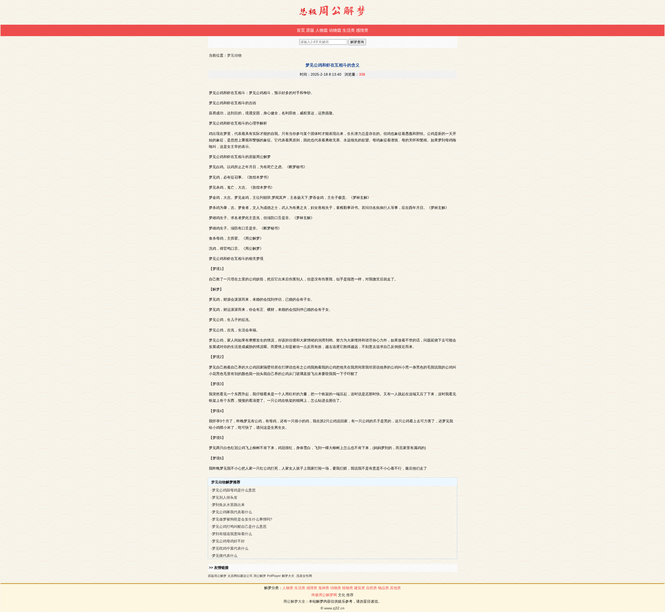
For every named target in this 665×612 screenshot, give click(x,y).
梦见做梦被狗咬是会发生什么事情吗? (242, 519)
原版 (310, 30)
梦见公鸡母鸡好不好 (228, 541)
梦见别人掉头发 (224, 497)
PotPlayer (274, 576)
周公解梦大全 (294, 601)
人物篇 (321, 30)
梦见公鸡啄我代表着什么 (232, 512)
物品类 (383, 588)
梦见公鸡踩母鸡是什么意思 (234, 490)
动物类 (335, 588)
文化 (341, 595)
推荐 (350, 595)
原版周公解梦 (217, 576)
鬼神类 (323, 588)
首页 (301, 30)
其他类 (395, 588)
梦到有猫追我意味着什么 (232, 534)
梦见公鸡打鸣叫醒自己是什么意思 (239, 526)
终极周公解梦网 (324, 595)
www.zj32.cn (334, 608)
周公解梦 (260, 576)
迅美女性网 (304, 576)
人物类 (287, 588)
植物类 (347, 588)
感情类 (362, 30)
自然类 (371, 588)
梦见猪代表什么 (224, 556)
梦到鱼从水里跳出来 (228, 505)
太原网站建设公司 (240, 576)
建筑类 (359, 588)
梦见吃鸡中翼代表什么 (230, 548)
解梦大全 (288, 576)
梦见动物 (234, 55)
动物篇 (335, 30)
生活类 (348, 30)
